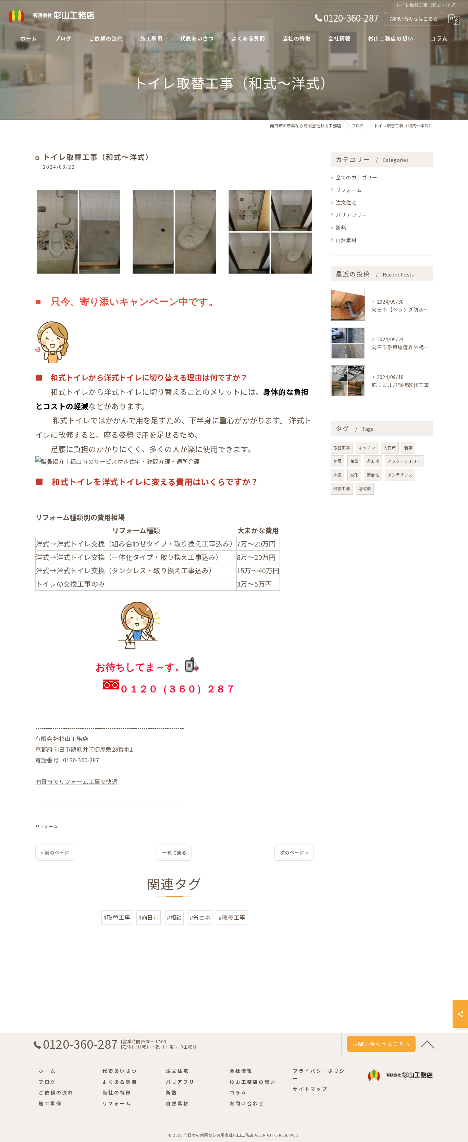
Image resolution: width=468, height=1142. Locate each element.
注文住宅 (346, 202)
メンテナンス (399, 475)
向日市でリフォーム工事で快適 (76, 781)
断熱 (341, 227)
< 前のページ (55, 852)
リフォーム (46, 826)
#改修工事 (232, 917)
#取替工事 (116, 917)
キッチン (366, 447)
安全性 (373, 475)
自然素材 (346, 240)
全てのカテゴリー (357, 177)
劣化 (354, 475)
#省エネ (200, 917)
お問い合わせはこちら (413, 18)
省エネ (373, 461)
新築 (408, 447)
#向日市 (148, 917)
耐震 (337, 461)
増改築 (364, 488)
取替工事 (341, 447)
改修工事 (341, 488)
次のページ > (294, 852)
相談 (354, 461)
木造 (337, 475)
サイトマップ (310, 1088)
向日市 (389, 447)
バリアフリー (351, 215)
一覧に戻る (174, 852)
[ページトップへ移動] (427, 1044)
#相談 (174, 917)
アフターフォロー (404, 461)
